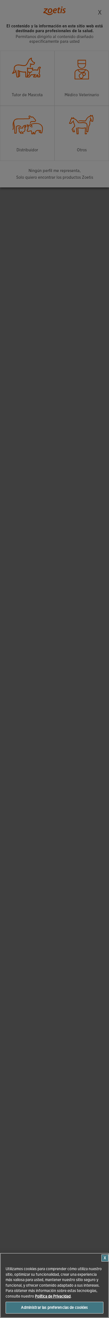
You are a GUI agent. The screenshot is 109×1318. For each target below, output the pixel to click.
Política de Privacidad (53, 1296)
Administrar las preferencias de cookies (54, 1307)
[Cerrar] (104, 1258)
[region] (54, 1285)
